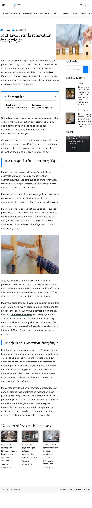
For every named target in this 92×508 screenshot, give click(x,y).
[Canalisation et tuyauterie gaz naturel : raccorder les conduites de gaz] (30, 436)
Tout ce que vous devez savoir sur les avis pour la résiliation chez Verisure (77, 138)
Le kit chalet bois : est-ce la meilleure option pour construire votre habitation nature (83, 95)
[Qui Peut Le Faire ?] (17, 5)
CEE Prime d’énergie (21, 314)
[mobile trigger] (4, 5)
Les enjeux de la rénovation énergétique (42, 106)
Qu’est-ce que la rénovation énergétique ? (16, 106)
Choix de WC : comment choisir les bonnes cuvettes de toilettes (50, 450)
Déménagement (83, 110)
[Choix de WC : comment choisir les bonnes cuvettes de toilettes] (51, 436)
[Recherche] (81, 5)
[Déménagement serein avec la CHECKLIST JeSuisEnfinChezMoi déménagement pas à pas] (70, 118)
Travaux (5, 464)
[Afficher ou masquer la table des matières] (40, 96)
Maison (80, 83)
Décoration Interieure (48, 462)
